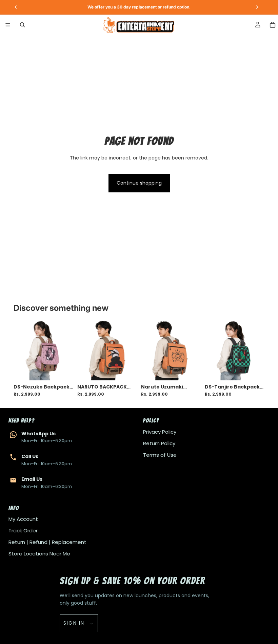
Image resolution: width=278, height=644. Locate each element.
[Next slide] (65, 350)
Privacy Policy (159, 431)
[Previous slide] (21, 350)
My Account (23, 519)
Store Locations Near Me (39, 553)
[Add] (63, 370)
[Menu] (8, 25)
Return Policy (159, 443)
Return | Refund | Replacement (47, 542)
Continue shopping (139, 182)
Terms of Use (160, 454)
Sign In (74, 623)
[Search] (22, 24)
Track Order (23, 530)
